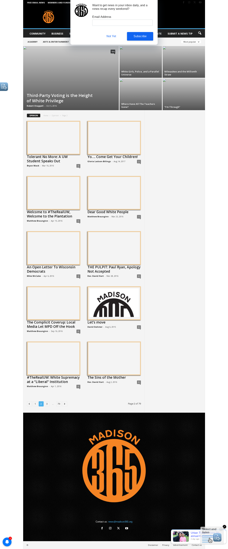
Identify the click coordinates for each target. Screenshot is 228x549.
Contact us (197, 545)
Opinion (55, 115)
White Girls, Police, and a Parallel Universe (140, 73)
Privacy (165, 545)
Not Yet (111, 36)
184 (113, 51)
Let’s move (96, 322)
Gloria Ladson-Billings (99, 161)
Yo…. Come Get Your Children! (112, 156)
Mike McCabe (34, 276)
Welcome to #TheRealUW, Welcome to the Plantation (49, 214)
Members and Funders (60, 2)
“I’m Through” (172, 107)
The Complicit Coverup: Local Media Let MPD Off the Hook (51, 324)
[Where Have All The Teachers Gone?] (141, 94)
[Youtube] (200, 2)
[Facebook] (184, 2)
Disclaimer (153, 545)
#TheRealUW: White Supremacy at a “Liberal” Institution (53, 379)
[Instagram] (189, 2)
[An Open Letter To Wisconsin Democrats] (53, 247)
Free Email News (36, 2)
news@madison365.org (120, 521)
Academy (32, 41)
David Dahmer (94, 326)
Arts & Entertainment (56, 41)
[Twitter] (195, 2)
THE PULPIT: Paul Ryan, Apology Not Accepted (114, 269)
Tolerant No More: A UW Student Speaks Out (47, 158)
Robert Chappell (35, 105)
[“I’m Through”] (184, 94)
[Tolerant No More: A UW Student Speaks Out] (53, 137)
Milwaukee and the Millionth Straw (180, 73)
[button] (200, 33)
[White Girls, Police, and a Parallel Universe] (141, 62)
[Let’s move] (114, 302)
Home (45, 115)
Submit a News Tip (180, 33)
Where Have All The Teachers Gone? (138, 105)
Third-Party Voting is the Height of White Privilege (60, 98)
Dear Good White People (107, 212)
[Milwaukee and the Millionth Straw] (184, 62)
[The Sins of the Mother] (114, 358)
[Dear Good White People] (114, 192)
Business (57, 33)
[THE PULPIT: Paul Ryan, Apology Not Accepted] (114, 247)
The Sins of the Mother (106, 377)
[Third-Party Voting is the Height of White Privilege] (71, 78)
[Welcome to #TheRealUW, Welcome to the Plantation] (53, 192)
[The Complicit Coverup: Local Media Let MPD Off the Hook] (53, 302)
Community (37, 33)
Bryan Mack (33, 165)
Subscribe (140, 36)
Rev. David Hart (95, 276)
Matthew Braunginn (37, 220)
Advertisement (180, 545)
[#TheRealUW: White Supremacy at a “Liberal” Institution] (53, 358)
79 (59, 404)
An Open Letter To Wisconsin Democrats (51, 269)
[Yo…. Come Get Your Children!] (114, 137)
